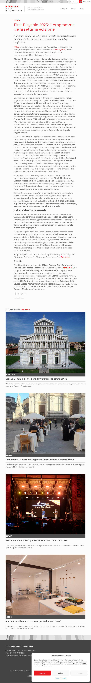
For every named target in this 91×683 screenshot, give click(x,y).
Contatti (51, 1)
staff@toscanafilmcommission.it (20, 655)
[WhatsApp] (21, 294)
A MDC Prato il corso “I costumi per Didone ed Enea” (33, 621)
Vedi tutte (25, 309)
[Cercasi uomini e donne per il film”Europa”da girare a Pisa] (45, 342)
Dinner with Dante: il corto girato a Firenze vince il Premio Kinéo (40, 459)
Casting (10, 374)
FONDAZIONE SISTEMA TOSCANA (20, 671)
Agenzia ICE (68, 267)
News (17, 20)
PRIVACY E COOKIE (60, 678)
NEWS (82, 8)
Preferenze (79, 673)
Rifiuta (60, 673)
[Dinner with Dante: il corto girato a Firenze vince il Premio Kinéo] (45, 423)
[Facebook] (15, 294)
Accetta (42, 673)
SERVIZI (73, 8)
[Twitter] (18, 294)
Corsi (9, 617)
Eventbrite (65, 257)
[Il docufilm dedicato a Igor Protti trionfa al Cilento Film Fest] (45, 504)
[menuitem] (59, 1)
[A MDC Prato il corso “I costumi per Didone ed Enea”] (45, 585)
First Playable (59, 49)
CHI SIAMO (64, 8)
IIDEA (16, 47)
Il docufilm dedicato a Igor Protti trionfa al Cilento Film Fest (37, 540)
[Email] (24, 294)
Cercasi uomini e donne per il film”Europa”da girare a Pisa (36, 379)
